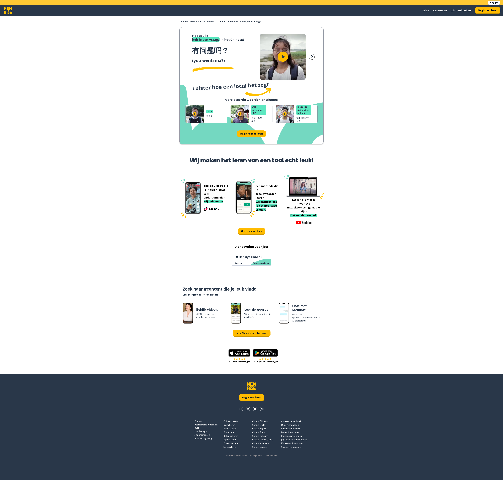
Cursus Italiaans (260, 436)
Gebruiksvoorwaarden (236, 455)
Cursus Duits (258, 424)
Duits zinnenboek (290, 424)
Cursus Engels (259, 428)
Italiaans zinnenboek (291, 436)
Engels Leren (229, 428)
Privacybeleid (256, 455)
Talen (425, 10)
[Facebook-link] (241, 409)
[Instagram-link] (262, 409)
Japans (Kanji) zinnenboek (294, 439)
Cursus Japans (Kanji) (262, 439)
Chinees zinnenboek (228, 21)
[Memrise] (8, 10)
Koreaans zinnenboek (292, 443)
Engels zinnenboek (290, 428)
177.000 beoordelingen (239, 361)
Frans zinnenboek (290, 432)
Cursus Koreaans (260, 443)
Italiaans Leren (230, 436)
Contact (198, 421)
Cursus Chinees (206, 21)
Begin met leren (487, 10)
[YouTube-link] (255, 409)
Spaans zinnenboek (291, 447)
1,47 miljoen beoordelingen (265, 361)
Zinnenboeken (461, 10)
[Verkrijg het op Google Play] (265, 353)
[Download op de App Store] (239, 353)
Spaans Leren (230, 447)
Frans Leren (229, 432)
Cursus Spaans (259, 447)
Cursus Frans (258, 432)
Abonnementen (202, 434)
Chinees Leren (187, 21)
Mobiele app (201, 431)
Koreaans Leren (231, 443)
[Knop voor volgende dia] (312, 57)
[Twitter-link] (248, 409)
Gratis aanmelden (251, 231)
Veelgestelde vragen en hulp (206, 426)
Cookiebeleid (271, 455)
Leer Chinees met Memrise (251, 333)
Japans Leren (229, 439)
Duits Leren (229, 424)
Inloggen (494, 2)
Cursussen (440, 10)
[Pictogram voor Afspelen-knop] (283, 57)
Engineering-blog (203, 438)
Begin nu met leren (251, 133)
